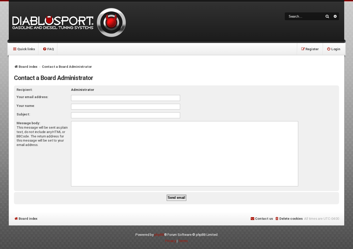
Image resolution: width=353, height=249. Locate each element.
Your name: (26, 106)
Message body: (28, 123)
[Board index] (68, 22)
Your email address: (32, 97)
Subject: (23, 114)
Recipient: (25, 90)
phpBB (159, 235)
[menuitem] (48, 49)
